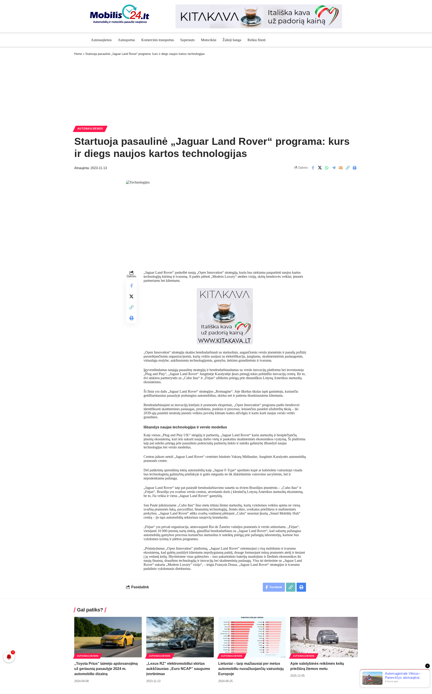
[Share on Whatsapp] (327, 167)
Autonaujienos (90, 128)
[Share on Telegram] (334, 167)
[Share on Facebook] (313, 167)
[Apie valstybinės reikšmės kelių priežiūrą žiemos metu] (324, 637)
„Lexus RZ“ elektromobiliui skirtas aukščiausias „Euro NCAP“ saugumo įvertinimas (178, 669)
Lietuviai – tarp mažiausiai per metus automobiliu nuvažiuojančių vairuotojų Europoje (251, 669)
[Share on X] (320, 167)
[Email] (341, 167)
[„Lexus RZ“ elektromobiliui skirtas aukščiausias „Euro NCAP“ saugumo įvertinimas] (180, 637)
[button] (347, 167)
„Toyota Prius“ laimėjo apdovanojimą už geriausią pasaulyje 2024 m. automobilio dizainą (106, 669)
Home (78, 54)
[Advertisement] (216, 89)
